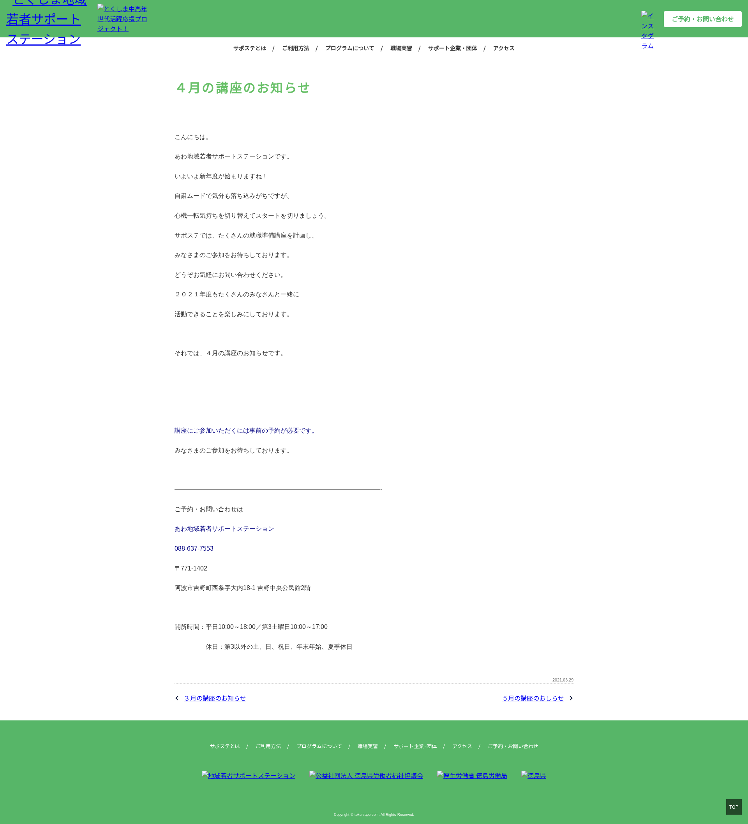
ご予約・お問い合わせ (703, 18)
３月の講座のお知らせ (215, 698)
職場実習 (401, 48)
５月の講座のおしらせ (533, 698)
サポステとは (249, 48)
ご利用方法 (295, 48)
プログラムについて (349, 48)
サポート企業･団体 (415, 746)
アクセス (504, 48)
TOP (734, 806)
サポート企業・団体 (452, 48)
